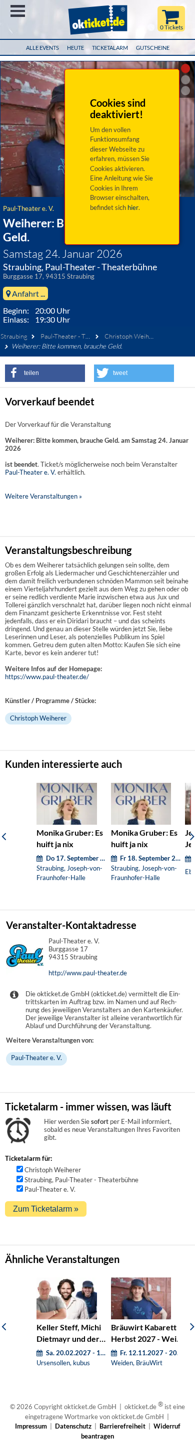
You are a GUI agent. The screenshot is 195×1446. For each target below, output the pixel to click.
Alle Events (42, 47)
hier (133, 207)
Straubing (14, 336)
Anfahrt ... (27, 293)
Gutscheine (153, 47)
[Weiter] (192, 836)
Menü (18, 11)
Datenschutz (73, 1426)
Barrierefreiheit (123, 1426)
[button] (45, 373)
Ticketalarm (110, 47)
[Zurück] (4, 836)
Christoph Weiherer (132, 336)
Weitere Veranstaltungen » (43, 496)
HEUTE (75, 47)
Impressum (31, 1426)
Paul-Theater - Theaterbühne (81, 336)
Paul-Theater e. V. (28, 208)
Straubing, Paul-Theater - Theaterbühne (81, 1180)
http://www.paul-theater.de (87, 973)
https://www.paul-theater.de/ (47, 677)
